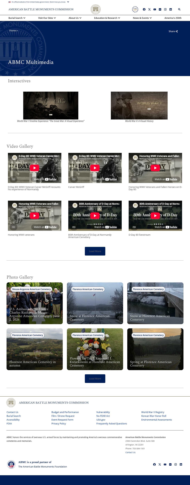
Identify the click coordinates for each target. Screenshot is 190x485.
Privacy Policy (58, 423)
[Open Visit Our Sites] (55, 18)
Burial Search (14, 415)
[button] (95, 251)
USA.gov (100, 419)
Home (12, 30)
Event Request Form (62, 419)
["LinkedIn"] (170, 9)
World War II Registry (152, 412)
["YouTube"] (154, 9)
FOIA (9, 423)
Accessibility (13, 419)
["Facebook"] (144, 9)
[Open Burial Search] (24, 18)
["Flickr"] (160, 9)
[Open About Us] (80, 18)
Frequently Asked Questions (111, 423)
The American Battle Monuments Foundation (42, 466)
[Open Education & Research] (119, 18)
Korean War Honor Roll (153, 415)
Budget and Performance (65, 412)
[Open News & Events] (151, 18)
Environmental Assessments (156, 419)
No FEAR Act (103, 415)
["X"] (149, 9)
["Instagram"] (165, 9)
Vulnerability (103, 412)
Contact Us (12, 412)
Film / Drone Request (62, 415)
